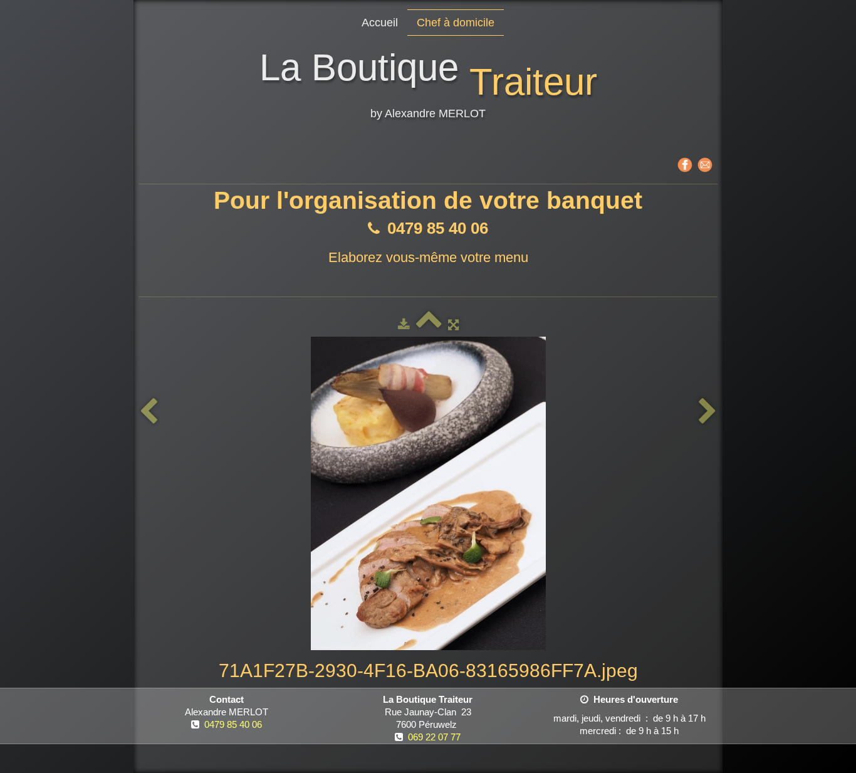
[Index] (429, 324)
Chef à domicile (455, 22)
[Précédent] (148, 411)
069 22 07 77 (434, 737)
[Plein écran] (453, 324)
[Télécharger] (404, 324)
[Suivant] (707, 411)
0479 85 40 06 (233, 724)
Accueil (380, 22)
